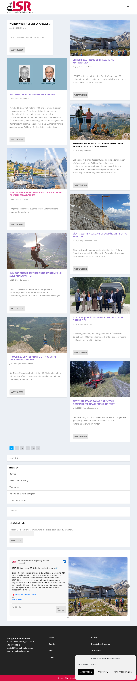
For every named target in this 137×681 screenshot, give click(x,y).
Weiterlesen (17, 50)
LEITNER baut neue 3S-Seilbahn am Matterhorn (93, 61)
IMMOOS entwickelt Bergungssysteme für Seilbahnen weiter (35, 274)
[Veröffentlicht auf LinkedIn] (64, 561)
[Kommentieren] (19, 609)
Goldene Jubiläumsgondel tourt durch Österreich (98, 319)
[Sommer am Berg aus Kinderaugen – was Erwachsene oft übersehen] (100, 122)
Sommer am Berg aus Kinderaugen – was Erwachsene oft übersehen (98, 145)
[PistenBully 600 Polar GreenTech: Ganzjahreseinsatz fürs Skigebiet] (100, 379)
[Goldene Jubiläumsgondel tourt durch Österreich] (100, 295)
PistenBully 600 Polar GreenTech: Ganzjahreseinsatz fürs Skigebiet (94, 403)
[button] (9, 586)
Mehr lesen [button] (17, 599)
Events (23, 28)
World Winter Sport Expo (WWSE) (29, 23)
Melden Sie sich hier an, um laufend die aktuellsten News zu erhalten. (41, 530)
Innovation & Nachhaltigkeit (22, 493)
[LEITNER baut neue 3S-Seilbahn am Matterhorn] (100, 38)
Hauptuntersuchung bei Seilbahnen (32, 94)
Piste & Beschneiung (90, 408)
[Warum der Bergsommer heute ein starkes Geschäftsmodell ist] (37, 168)
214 (33, 448)
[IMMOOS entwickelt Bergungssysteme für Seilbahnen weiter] (37, 251)
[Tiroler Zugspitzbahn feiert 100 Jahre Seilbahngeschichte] (37, 335)
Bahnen (12, 474)
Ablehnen (103, 672)
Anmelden (16, 540)
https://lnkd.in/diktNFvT (26, 594)
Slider (30, 364)
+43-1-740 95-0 (13, 645)
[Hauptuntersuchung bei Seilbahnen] (37, 74)
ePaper (52, 657)
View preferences (123, 672)
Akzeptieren (86, 672)
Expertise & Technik (18, 500)
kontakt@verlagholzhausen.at (20, 648)
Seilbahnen (24, 98)
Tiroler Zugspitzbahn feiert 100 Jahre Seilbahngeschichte (32, 358)
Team (60, 678)
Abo (51, 650)
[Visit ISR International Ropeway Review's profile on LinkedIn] (14, 562)
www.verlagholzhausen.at (18, 651)
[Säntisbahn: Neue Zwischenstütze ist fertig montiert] (100, 212)
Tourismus (24, 199)
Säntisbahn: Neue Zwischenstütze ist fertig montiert (100, 235)
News (51, 637)
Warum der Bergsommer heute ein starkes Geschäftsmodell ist (36, 194)
